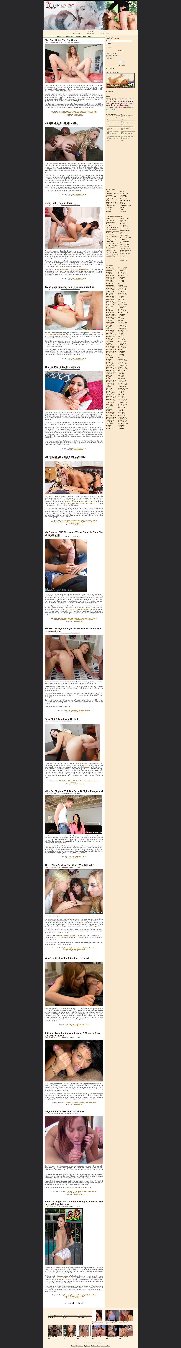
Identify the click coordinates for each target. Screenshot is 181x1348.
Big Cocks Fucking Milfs (81, 781)
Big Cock (108, 224)
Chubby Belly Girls (111, 229)
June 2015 (109, 423)
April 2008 (121, 396)
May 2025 (109, 272)
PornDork (90, 31)
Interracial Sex (114, 103)
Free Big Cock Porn (112, 240)
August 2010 (121, 351)
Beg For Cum (110, 220)
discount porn (124, 105)
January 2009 (122, 381)
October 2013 (122, 293)
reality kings (117, 101)
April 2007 (121, 412)
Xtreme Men (124, 260)
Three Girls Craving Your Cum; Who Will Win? (70, 865)
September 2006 (123, 423)
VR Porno (85, 765)
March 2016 (110, 410)
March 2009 (121, 378)
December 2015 (111, 415)
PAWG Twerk (124, 235)
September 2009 (123, 369)
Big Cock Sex (110, 101)
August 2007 (121, 407)
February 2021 (110, 330)
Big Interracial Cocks (84, 112)
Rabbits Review (124, 239)
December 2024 (111, 277)
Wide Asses (123, 259)
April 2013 (121, 301)
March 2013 (121, 303)
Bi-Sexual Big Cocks (67, 111)
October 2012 (122, 311)
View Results (121, 65)
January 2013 (122, 306)
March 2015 (110, 428)
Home (108, 38)
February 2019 (110, 364)
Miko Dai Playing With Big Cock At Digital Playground (74, 791)
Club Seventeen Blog (112, 231)
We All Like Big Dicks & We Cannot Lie (66, 457)
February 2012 (122, 322)
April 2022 (109, 309)
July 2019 (109, 356)
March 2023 (110, 295)
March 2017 (110, 391)
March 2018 (110, 378)
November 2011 (122, 327)
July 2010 (121, 352)
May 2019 (109, 359)
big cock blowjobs (124, 100)
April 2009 (121, 377)
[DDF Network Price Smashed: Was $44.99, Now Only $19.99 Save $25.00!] (90, 29)
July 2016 (109, 404)
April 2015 (109, 426)
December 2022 (111, 299)
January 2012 (122, 323)
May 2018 (109, 377)
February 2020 (110, 346)
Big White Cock (86, 522)
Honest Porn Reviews (112, 254)
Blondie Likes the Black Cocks (61, 123)
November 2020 (111, 335)
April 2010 (121, 357)
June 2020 (109, 341)
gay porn (132, 100)
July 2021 (109, 323)
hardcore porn (121, 107)
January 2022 (110, 314)
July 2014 (121, 278)
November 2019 (111, 351)
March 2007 (121, 414)
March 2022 (110, 311)
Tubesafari (76, 31)
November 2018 (111, 369)
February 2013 (122, 304)
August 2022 (110, 304)
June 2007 (121, 410)
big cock (130, 107)
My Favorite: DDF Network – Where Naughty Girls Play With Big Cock (74, 533)
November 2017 (111, 380)
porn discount (125, 101)
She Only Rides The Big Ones (61, 40)
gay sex (108, 98)
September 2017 (111, 383)
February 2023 (110, 296)
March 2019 (110, 362)
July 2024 (109, 280)
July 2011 (120, 333)
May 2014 (121, 282)
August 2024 (110, 278)
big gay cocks (113, 98)
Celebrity (108, 209)
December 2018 (111, 367)
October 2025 (110, 269)
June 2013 (121, 298)
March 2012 (121, 320)
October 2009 (122, 367)
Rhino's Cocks (124, 241)
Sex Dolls (122, 204)
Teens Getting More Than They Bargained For (69, 287)
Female (110, 58)
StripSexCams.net (125, 250)
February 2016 (110, 412)
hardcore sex (111, 107)
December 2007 (122, 402)
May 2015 (109, 425)
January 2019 (110, 365)
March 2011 (121, 340)
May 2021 (109, 327)
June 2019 (109, 357)
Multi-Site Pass (80, 949)
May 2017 (109, 389)
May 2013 (121, 299)
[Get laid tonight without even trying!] (120, 88)
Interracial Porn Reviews (124, 222)
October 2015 (110, 418)
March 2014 (121, 285)
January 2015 (122, 269)
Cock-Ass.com (110, 233)
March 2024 (110, 283)
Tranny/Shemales (87, 36)
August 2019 (110, 354)
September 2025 (111, 270)
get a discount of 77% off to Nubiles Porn (73, 269)
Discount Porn (110, 234)
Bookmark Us (115, 38)
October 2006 (122, 422)
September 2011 (123, 330)
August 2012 (121, 314)
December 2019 (111, 349)
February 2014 (122, 286)
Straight (59, 36)
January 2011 (122, 343)
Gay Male (111, 57)
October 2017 (110, 381)
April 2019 (109, 360)
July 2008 (121, 391)
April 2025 (109, 274)
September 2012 (123, 312)
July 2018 (109, 375)
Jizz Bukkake (124, 225)
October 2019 (110, 352)
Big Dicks (112, 100)
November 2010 (122, 346)
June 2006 (121, 428)
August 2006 (121, 425)
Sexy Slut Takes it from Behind (61, 719)
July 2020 (109, 340)
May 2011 (121, 336)
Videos (79, 114)
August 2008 (121, 389)
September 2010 (123, 349)
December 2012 (122, 307)
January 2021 (110, 332)
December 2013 (122, 290)
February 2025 (110, 275)
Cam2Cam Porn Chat (112, 227)
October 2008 (122, 386)
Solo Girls (122, 207)
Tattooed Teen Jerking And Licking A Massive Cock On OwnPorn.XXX (72, 1034)
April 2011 (121, 338)
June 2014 (121, 280)
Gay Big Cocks (69, 36)
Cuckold (108, 211)
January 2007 (122, 417)
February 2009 (122, 380)
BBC (126, 98)
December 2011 (122, 325)
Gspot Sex (109, 249)
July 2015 (109, 422)
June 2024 (109, 282)
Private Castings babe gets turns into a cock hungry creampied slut (73, 629)
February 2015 (122, 267)
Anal (62, 520)
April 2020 (109, 344)
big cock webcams (63, 1276)
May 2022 (109, 307)
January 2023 (110, 298)
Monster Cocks (124, 234)
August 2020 (110, 338)
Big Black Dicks (110, 222)
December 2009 (122, 364)
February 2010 (122, 360)
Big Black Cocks (120, 98)
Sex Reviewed (124, 244)
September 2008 (123, 388)
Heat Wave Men (111, 250)
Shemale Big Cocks (125, 205)
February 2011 (122, 341)
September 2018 (111, 372)
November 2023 (111, 288)
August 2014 (121, 277)
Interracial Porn (123, 103)
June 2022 (109, 306)
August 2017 (110, 385)
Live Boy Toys (124, 227)
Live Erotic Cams (125, 229)
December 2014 (122, 270)
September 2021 (111, 320)
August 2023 (110, 291)
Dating (122, 191)
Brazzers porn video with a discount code (80, 503)
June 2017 (109, 388)
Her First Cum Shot (112, 252)
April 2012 (121, 319)
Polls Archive (110, 68)
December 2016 (111, 396)
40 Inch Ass (109, 218)
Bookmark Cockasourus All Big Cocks (70, 42)
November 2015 (111, 417)
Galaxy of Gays (110, 241)
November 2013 (122, 291)
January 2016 (110, 414)
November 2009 (122, 365)
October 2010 (122, 348)
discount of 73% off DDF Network (78, 609)
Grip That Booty (110, 247)
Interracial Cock (110, 256)
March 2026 (110, 267)
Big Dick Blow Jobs (70, 112)
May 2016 (109, 407)
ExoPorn (105, 31)
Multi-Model (86, 710)
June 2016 (109, 406)
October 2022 (110, 301)
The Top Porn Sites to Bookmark (62, 367)
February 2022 (110, 312)
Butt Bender (109, 225)
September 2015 (111, 420)
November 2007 (122, 404)
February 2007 (122, 415)
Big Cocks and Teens (88, 111)
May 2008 (121, 394)
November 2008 (122, 385)
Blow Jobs (73, 114)
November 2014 (122, 272)
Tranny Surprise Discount (125, 254)
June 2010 (121, 354)
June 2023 (109, 293)
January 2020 (110, 348)
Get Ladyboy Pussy (112, 245)
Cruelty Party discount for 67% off (69, 936)
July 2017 (109, 386)
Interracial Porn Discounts (124, 219)
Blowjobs (117, 100)
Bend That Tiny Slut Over (58, 203)
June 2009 (121, 373)
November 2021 (111, 317)
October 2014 (122, 274)
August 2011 (121, 332)
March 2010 (121, 359)
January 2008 (122, 401)
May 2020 (109, 343)
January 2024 (110, 286)
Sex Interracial (124, 243)
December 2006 (122, 418)
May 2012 (121, 317)
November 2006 (122, 420)
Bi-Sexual (78, 36)
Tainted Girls (124, 252)
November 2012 (122, 309)
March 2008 (121, 398)
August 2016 (110, 402)
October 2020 (110, 336)
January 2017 (110, 394)
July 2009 (121, 372)
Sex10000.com (124, 246)
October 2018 (110, 370)
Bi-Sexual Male (112, 55)
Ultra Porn (123, 257)
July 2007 (121, 409)
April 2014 (121, 283)
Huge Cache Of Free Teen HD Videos (64, 1111)
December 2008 (122, 383)
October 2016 (110, 399)
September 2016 (111, 401)
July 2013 (121, 296)
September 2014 (123, 275)
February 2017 (110, 393)
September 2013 (123, 295)
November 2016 (111, 398)
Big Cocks (77, 111)
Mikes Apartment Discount (125, 231)
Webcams (123, 211)
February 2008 (122, 399)
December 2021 (111, 315)
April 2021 (109, 328)
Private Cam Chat (125, 237)
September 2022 (111, 303)
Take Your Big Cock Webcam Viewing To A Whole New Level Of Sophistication (74, 1203)
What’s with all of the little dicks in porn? (67, 958)
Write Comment (78, 115)
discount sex (114, 105)
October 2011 (122, 328)
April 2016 (109, 409)
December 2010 (122, 344)
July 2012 (121, 315)
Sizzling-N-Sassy (125, 248)
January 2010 (122, 362)
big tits (129, 98)
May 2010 (121, 356)
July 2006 (121, 426)
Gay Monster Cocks (112, 243)
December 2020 (111, 333)
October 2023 (110, 290)
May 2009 (121, 375)
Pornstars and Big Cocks (86, 619)
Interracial (123, 195)
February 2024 (110, 285)
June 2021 (109, 325)
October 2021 (110, 319)
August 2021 (110, 322)
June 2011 (121, 335)
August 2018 (110, 373)
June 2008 (121, 393)
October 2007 (122, 406)
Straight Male (112, 54)
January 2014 (122, 288)
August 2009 (121, 370)
